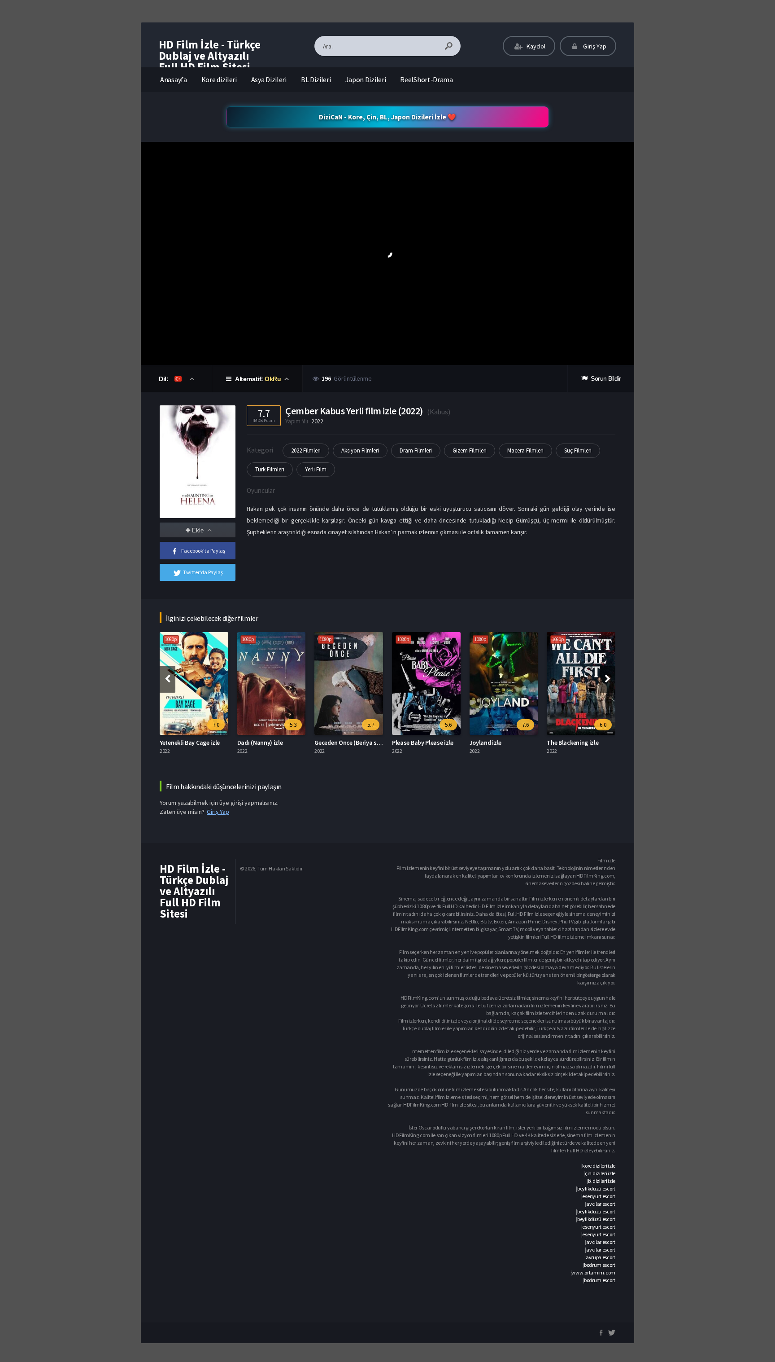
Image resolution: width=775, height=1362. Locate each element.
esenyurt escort (598, 1196)
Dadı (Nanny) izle (260, 742)
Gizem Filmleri (470, 450)
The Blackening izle (572, 742)
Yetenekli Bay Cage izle (190, 742)
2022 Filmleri (306, 450)
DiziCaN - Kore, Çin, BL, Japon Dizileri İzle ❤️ (387, 117)
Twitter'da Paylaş (203, 572)
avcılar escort (600, 1203)
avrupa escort (600, 1257)
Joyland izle (485, 742)
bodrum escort (599, 1264)
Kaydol (535, 46)
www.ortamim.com (593, 1272)
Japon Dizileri (365, 79)
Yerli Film (316, 469)
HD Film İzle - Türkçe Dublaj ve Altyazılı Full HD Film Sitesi (210, 55)
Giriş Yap (594, 46)
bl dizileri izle (601, 1180)
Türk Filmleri (269, 469)
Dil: (164, 378)
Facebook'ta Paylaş (203, 550)
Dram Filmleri (416, 450)
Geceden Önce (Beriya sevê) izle (356, 742)
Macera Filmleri (525, 450)
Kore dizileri (219, 79)
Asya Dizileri (269, 79)
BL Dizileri (316, 79)
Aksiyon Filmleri (360, 450)
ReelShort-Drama (426, 79)
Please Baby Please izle (422, 742)
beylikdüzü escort (596, 1188)
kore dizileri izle (598, 1165)
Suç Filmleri (578, 450)
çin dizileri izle (600, 1173)
